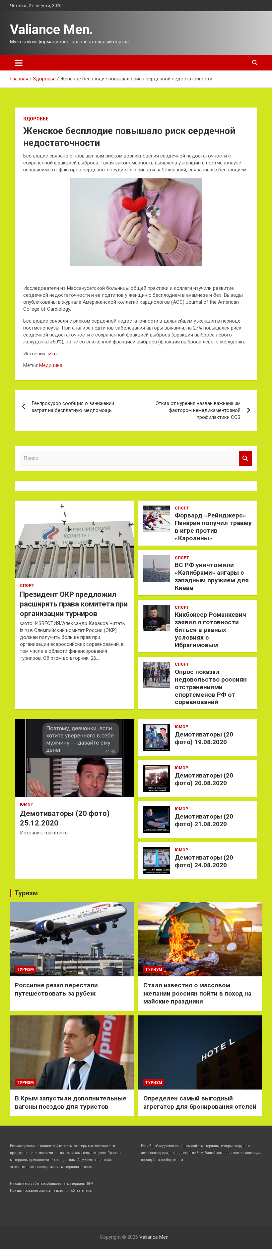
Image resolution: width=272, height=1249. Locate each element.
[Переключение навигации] (19, 62)
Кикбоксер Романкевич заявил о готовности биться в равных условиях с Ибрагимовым (210, 629)
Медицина (50, 365)
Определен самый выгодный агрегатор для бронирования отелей (199, 1102)
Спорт (27, 585)
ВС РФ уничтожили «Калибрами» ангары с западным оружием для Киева (212, 576)
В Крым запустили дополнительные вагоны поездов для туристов (70, 1102)
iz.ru (52, 354)
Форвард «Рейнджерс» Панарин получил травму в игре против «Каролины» (213, 527)
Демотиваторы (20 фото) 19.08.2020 (204, 738)
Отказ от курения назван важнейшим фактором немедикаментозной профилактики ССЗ (198, 410)
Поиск (245, 458)
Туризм (26, 893)
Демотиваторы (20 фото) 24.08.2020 (204, 861)
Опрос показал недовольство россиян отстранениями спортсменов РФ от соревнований (211, 687)
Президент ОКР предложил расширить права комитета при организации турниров (74, 603)
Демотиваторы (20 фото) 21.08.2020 (204, 820)
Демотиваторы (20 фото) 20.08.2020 (204, 779)
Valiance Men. (51, 29)
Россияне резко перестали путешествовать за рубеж (56, 989)
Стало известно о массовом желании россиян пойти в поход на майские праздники (197, 993)
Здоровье (35, 118)
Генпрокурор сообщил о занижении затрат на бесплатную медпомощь (73, 406)
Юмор (26, 804)
